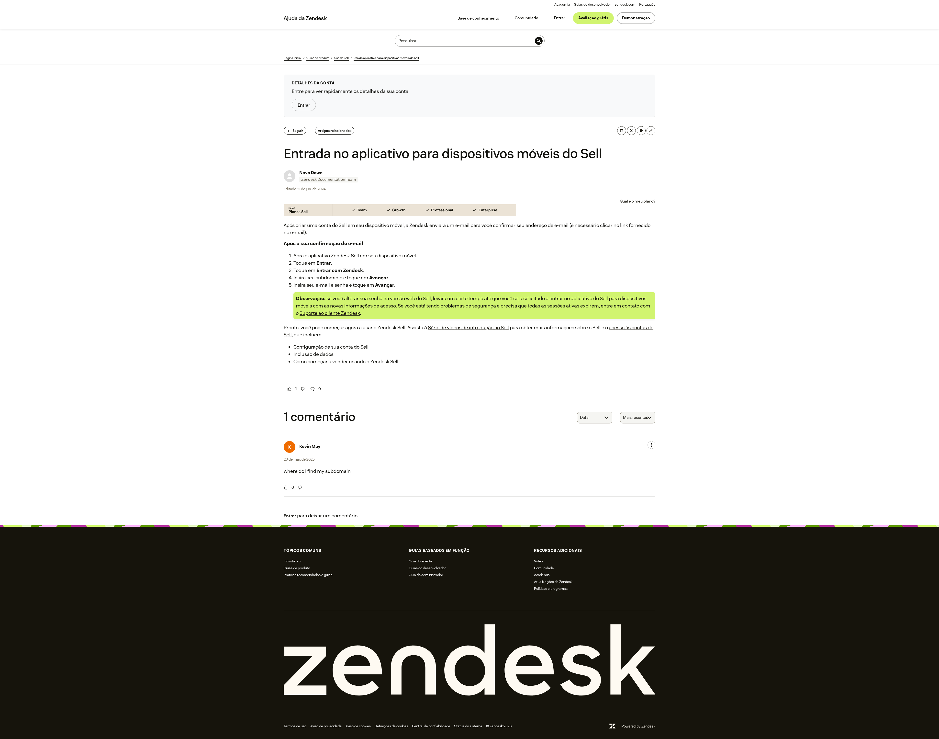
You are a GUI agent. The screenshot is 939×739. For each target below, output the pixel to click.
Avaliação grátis (593, 18)
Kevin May (309, 446)
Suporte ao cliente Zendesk (330, 313)
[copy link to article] (651, 130)
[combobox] (594, 417)
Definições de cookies (391, 726)
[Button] (289, 389)
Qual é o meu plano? (637, 201)
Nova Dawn (311, 172)
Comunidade (526, 18)
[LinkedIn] (621, 130)
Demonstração (636, 18)
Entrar (559, 18)
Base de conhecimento (478, 18)
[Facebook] (641, 130)
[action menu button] (651, 445)
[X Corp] (631, 130)
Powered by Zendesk (638, 726)
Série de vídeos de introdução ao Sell (468, 327)
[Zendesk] (469, 660)
